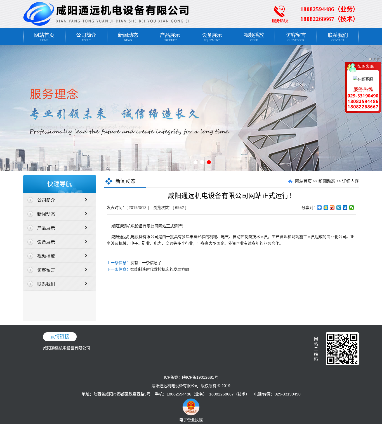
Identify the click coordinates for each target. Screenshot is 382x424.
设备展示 (212, 37)
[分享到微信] (351, 207)
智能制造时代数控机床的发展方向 (159, 269)
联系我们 (338, 37)
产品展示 (170, 37)
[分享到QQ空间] (326, 207)
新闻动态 (128, 37)
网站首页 (44, 37)
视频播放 (254, 37)
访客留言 (296, 37)
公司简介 (86, 37)
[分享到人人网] (345, 207)
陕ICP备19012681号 (200, 377)
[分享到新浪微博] (332, 207)
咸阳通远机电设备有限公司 (66, 348)
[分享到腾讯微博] (338, 207)
